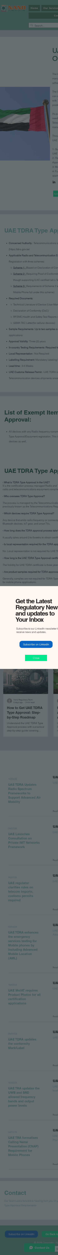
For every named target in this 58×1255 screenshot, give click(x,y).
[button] (36, 658)
